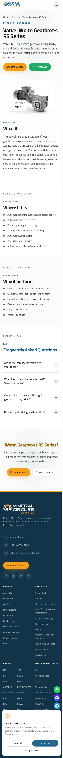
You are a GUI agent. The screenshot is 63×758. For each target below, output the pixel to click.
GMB (19, 698)
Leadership (8, 621)
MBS (19, 709)
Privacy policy (11, 734)
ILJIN (5, 698)
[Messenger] (57, 697)
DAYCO (20, 681)
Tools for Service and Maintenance (45, 611)
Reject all (17, 743)
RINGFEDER (8, 692)
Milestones (8, 615)
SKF (19, 670)
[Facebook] (13, 576)
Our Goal (7, 604)
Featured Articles (43, 692)
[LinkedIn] (21, 576)
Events (38, 681)
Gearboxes (40, 655)
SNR (5, 675)
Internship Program (12, 632)
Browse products (44, 472)
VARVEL (20, 692)
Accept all (45, 743)
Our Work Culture (11, 626)
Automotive (40, 698)
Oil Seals (39, 629)
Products (16, 17)
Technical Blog (42, 687)
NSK (5, 709)
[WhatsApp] (57, 689)
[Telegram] (57, 705)
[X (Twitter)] (28, 576)
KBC (5, 704)
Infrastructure (9, 610)
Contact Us (8, 643)
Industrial (39, 704)
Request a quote (14, 67)
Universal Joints (42, 624)
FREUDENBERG (24, 687)
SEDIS (20, 675)
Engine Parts (41, 593)
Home (6, 17)
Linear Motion (41, 649)
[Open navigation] (56, 5)
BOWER (20, 704)
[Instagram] (6, 576)
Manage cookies (31, 751)
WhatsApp (42, 67)
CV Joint (38, 598)
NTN (5, 670)
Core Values (9, 598)
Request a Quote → (16, 565)
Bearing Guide (42, 709)
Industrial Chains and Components (44, 636)
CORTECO (7, 687)
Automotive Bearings (45, 643)
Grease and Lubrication (46, 604)
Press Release (42, 675)
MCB (5, 681)
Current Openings (11, 638)
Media (38, 670)
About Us (7, 593)
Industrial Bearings (44, 618)
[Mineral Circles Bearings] (11, 4)
